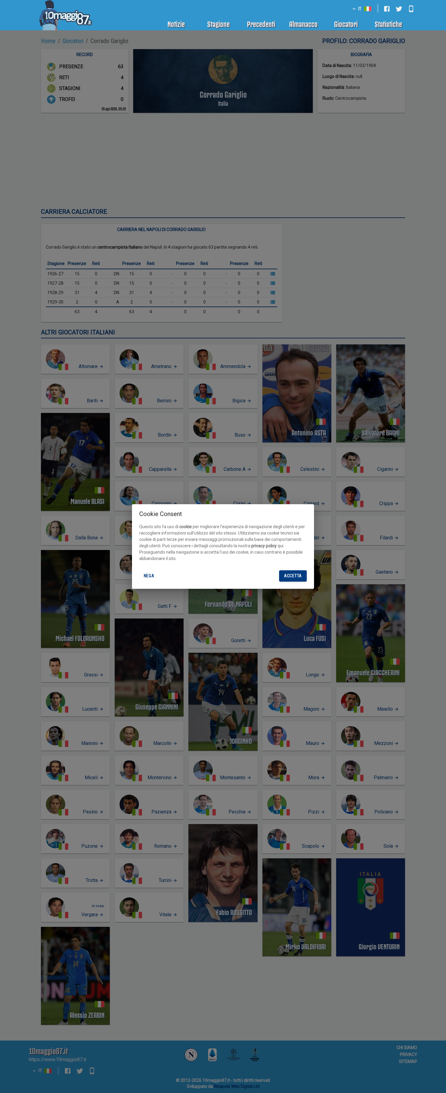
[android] (411, 9)
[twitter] (399, 9)
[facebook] (387, 9)
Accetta (293, 575)
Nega (149, 575)
